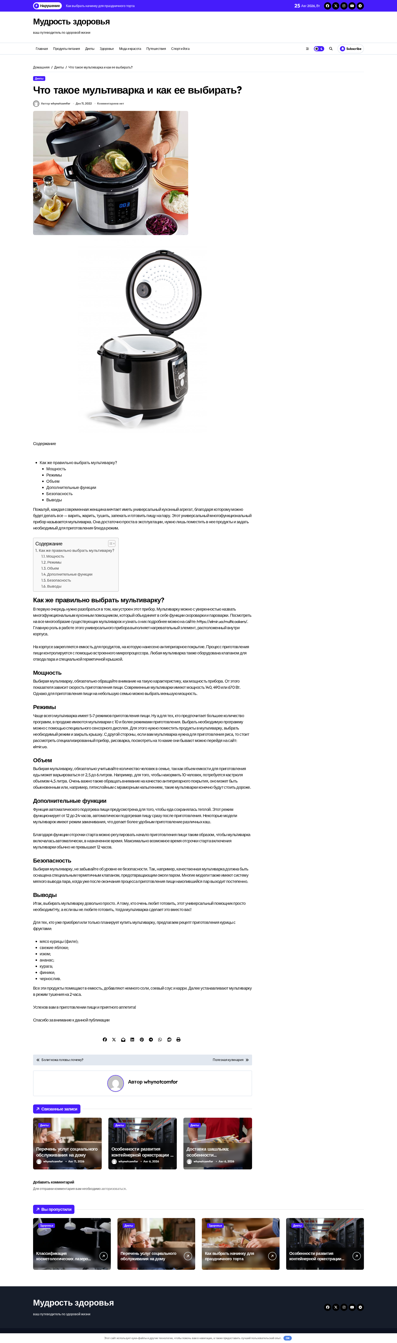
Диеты (89, 49)
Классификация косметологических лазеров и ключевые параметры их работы (63, 1261)
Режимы (54, 562)
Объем (53, 568)
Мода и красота (130, 49)
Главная (42, 49)
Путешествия (156, 49)
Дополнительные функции (69, 574)
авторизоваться (113, 1189)
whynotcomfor (161, 1082)
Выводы (54, 586)
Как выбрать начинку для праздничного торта (229, 1256)
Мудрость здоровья (71, 21)
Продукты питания (66, 49)
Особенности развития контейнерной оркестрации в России (142, 1155)
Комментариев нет (110, 103)
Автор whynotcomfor (55, 103)
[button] (109, 543)
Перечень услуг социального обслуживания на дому (66, 1152)
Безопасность (59, 580)
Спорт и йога (180, 49)
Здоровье (107, 49)
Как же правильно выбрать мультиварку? (76, 550)
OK (288, 1338)
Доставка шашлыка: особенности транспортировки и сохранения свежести (209, 1158)
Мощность (55, 556)
